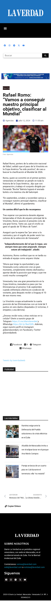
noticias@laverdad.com (34, 567)
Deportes (6, 88)
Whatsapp (27, 348)
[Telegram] (14, 45)
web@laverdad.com (13, 567)
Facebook (17, 345)
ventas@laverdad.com (26, 564)
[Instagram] (9, 45)
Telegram (36, 345)
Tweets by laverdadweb (14, 360)
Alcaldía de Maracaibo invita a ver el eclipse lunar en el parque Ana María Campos (35, 450)
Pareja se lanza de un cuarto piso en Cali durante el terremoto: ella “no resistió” (34, 470)
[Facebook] (5, 45)
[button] (5, 28)
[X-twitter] (19, 45)
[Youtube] (24, 45)
